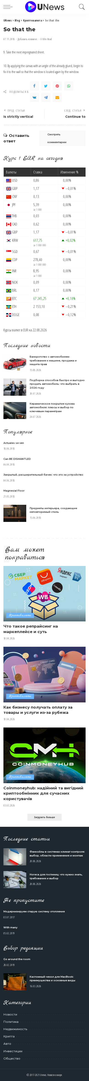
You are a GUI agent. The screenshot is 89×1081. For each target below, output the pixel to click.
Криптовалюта (20, 615)
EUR (25, 329)
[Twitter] (45, 86)
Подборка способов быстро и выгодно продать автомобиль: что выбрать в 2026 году (57, 384)
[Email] (57, 97)
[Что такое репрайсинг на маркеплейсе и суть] (44, 593)
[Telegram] (45, 97)
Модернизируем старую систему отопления (34, 911)
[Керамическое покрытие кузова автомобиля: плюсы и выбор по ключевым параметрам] (14, 410)
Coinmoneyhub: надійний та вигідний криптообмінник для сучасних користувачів (43, 793)
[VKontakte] (34, 97)
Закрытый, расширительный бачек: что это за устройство (43, 474)
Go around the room (16, 959)
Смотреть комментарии (56, 138)
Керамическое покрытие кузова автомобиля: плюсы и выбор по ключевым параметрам (52, 407)
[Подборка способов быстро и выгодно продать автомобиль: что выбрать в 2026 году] (14, 387)
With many (10, 927)
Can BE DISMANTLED (17, 459)
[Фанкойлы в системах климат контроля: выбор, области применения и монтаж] (14, 856)
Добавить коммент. (28, 39)
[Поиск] (81, 7)
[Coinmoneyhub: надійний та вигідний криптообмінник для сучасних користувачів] (44, 755)
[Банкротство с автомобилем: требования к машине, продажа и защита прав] (14, 363)
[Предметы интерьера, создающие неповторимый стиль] (14, 513)
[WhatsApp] (68, 86)
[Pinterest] (57, 86)
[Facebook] (34, 86)
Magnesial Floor (14, 490)
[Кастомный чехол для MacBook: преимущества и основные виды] (14, 981)
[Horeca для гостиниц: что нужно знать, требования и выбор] (14, 879)
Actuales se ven (13, 443)
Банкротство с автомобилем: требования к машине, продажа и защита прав (53, 360)
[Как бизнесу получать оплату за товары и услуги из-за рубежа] (44, 674)
